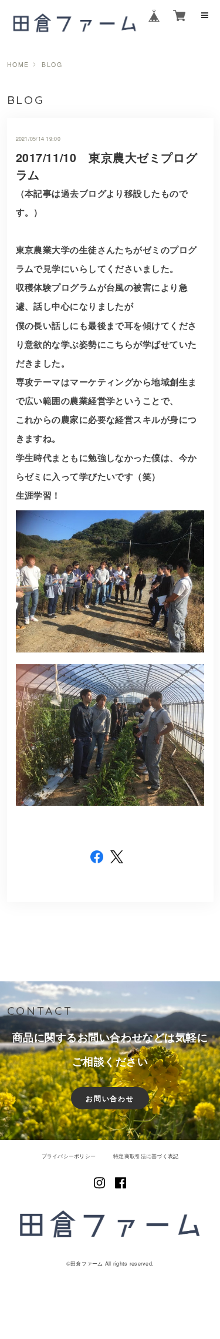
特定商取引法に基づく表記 (145, 1156)
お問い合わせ (110, 1098)
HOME (18, 65)
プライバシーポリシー (69, 1156)
